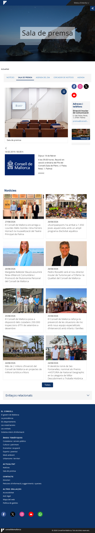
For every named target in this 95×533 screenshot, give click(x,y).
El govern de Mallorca (10, 415)
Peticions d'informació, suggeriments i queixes (22, 483)
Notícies (10, 77)
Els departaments (8, 422)
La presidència (7, 418)
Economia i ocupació (11, 448)
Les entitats (6, 428)
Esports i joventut (10, 451)
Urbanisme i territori (11, 458)
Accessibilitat (8, 492)
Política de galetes (10, 503)
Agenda (80, 77)
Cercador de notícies (64, 77)
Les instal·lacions (8, 425)
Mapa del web (9, 499)
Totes (47, 384)
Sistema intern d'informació (12, 432)
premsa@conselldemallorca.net (81, 121)
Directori (6, 480)
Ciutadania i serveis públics (14, 441)
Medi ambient (9, 455)
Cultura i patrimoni (11, 444)
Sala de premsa (25, 77)
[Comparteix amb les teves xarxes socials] (92, 8)
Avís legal (7, 496)
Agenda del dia (43, 77)
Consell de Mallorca (8, 531)
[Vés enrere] (6, 148)
